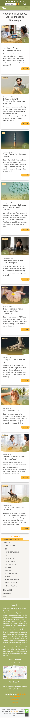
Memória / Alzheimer (12, 580)
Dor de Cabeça (9, 558)
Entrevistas (7, 593)
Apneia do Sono (10, 546)
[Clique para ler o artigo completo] (15, 34)
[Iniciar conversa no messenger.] (17, 1)
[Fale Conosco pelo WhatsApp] (24, 4)
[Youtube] (12, 1)
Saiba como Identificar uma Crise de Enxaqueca (13, 261)
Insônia (7, 577)
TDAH (4, 596)
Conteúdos (6, 543)
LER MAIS (24, 69)
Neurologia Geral (11, 583)
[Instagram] (9, 1)
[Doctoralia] (20, 1)
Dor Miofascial (10, 561)
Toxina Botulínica (11, 586)
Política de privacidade (15, 702)
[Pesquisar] (17, 4)
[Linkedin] (15, 1)
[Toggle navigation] (26, 8)
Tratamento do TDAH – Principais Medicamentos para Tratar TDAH (14, 101)
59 (14, 536)
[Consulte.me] (23, 1)
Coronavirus (7, 590)
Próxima (17, 536)
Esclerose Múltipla (11, 573)
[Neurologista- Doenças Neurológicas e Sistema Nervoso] (4, 8)
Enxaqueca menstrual (11, 410)
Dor (6, 555)
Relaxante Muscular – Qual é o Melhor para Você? (14, 458)
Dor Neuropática (10, 564)
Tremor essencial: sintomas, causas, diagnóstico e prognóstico (13, 311)
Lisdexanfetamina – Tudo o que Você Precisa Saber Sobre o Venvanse (14, 207)
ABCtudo (15, 711)
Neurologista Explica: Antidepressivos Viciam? (12, 49)
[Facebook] (7, 1)
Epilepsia (8, 570)
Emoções (8, 567)
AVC (6, 549)
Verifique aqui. (15, 699)
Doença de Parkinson (12, 552)
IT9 (11, 711)
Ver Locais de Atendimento (15, 665)
